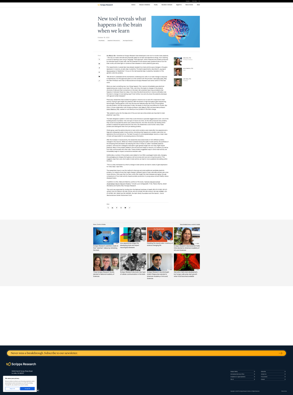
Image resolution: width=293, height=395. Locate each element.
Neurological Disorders (128, 40)
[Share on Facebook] (99, 67)
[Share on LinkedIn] (99, 63)
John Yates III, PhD (144, 107)
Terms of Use (284, 391)
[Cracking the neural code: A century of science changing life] (160, 237)
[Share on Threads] (99, 72)
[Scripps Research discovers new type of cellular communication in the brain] (133, 265)
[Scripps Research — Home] (105, 5)
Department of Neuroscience (114, 40)
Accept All (27, 388)
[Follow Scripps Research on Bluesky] (37, 390)
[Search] (199, 1)
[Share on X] (99, 59)
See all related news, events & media (190, 224)
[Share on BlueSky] (99, 76)
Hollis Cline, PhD (161, 78)
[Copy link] (99, 80)
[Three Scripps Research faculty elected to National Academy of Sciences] (106, 266)
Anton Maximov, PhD (113, 109)
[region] (20, 384)
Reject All (12, 388)
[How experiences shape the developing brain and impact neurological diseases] (133, 238)
